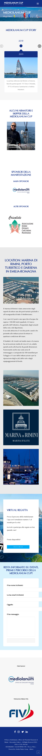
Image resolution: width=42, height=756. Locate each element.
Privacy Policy (32, 747)
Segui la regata (18, 546)
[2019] (21, 67)
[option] (21, 45)
